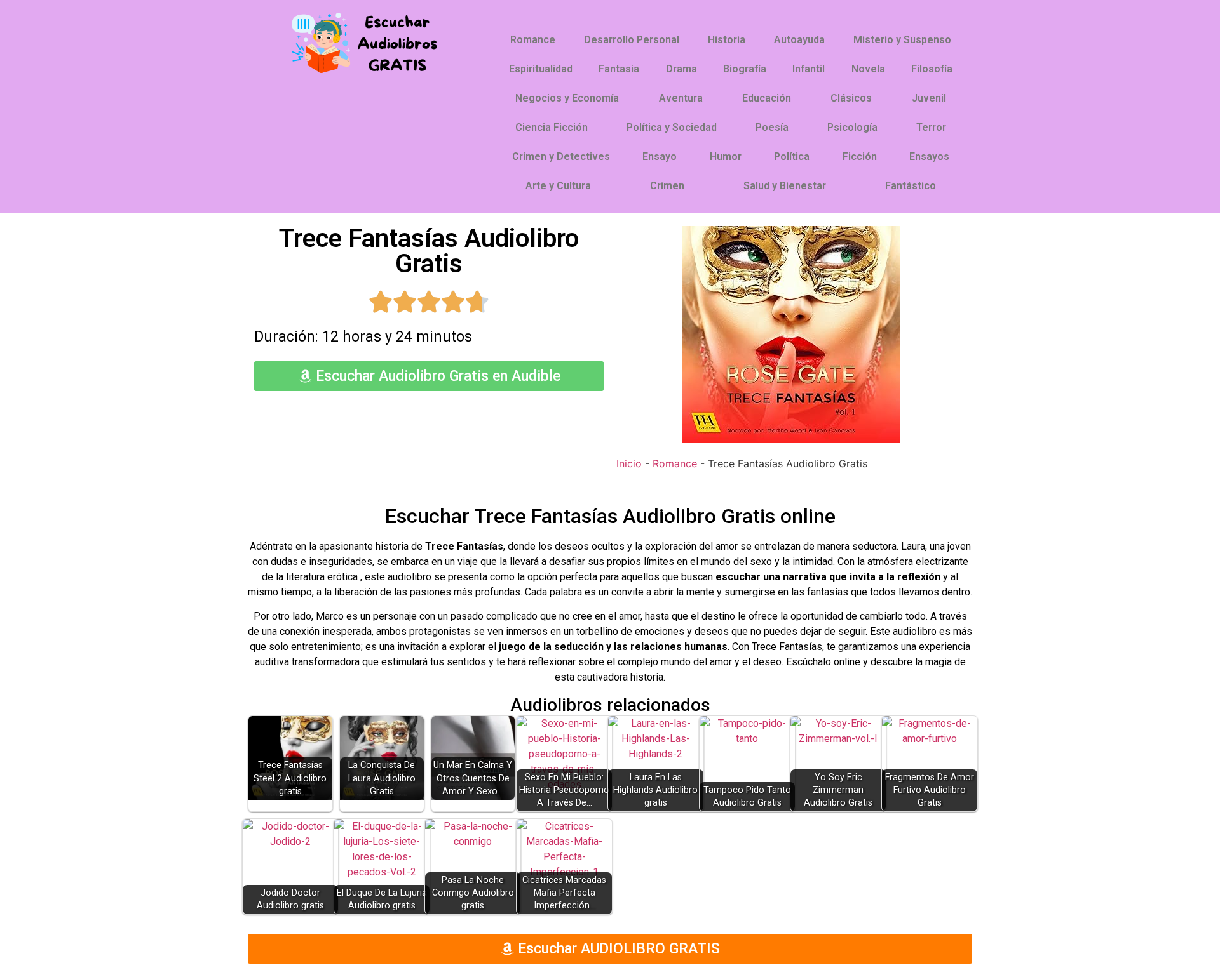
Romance (532, 40)
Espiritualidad (541, 69)
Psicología (852, 127)
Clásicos (851, 98)
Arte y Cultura (558, 186)
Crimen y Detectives (561, 156)
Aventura (681, 98)
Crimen (667, 186)
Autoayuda (799, 40)
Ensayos (929, 156)
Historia (726, 40)
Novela (868, 69)
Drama (681, 69)
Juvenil (929, 98)
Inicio (629, 463)
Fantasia (619, 69)
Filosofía (931, 69)
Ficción (860, 156)
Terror (931, 127)
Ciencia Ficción (551, 127)
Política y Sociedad (672, 127)
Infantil (808, 69)
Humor (726, 156)
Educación (766, 98)
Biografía (744, 69)
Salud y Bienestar (784, 186)
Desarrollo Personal (631, 40)
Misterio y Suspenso (902, 40)
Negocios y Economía (567, 98)
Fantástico (910, 186)
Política (792, 156)
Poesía (772, 127)
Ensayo (659, 156)
